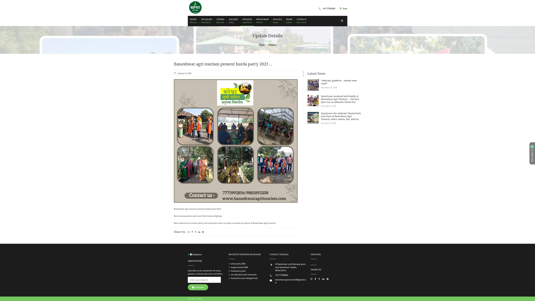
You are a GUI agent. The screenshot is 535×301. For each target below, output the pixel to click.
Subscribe (199, 287)
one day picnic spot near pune (244, 274)
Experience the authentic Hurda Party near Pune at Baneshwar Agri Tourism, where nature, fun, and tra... (341, 116)
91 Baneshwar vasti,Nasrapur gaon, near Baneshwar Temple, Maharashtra (290, 267)
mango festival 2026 (239, 267)
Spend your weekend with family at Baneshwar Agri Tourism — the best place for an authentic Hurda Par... (340, 99)
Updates (272, 44)
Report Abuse (191, 299)
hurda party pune (238, 271)
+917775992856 (281, 275)
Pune (345, 8)
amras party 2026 (238, 263)
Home (262, 44)
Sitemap (199, 299)
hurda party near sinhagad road (244, 278)
